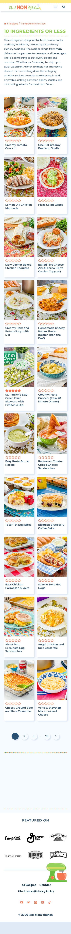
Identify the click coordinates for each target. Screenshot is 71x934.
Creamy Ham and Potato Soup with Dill (17, 331)
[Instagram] (35, 902)
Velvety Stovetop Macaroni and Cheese (49, 711)
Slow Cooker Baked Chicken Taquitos (18, 266)
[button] (6, 141)
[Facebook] (21, 902)
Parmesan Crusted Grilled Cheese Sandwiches (51, 465)
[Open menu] (57, 6)
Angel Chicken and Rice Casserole (51, 646)
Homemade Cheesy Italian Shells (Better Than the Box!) (51, 333)
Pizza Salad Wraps (50, 204)
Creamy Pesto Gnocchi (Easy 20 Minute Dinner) (49, 398)
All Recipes (29, 885)
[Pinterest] (42, 902)
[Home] (5, 23)
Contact (45, 885)
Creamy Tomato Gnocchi (16, 146)
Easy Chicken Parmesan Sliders (17, 586)
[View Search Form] (66, 6)
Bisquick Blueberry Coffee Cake (51, 526)
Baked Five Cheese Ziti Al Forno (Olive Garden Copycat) (51, 268)
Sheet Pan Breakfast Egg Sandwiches (15, 648)
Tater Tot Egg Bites (18, 524)
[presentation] (19, 117)
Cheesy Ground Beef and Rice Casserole (19, 709)
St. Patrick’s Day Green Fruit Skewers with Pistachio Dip (16, 399)
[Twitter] (28, 902)
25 (46, 736)
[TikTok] (49, 902)
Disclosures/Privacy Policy (36, 891)
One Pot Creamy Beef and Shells (49, 146)
